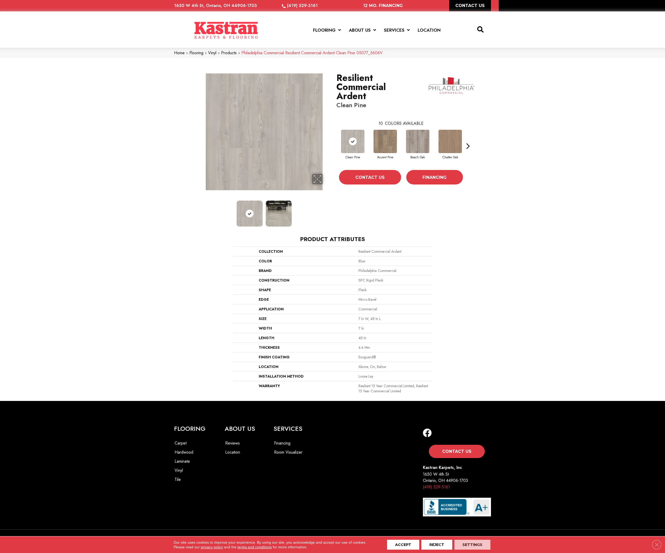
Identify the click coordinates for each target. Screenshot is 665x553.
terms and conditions (254, 547)
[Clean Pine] (353, 141)
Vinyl (212, 53)
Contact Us (370, 177)
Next (326, 211)
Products (229, 53)
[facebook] (427, 433)
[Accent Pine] (385, 141)
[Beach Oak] (418, 141)
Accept (403, 544)
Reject (436, 544)
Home (179, 53)
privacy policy (212, 547)
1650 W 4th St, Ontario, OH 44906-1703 (215, 6)
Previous (202, 211)
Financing (434, 177)
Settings (472, 544)
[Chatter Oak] (450, 141)
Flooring (196, 53)
